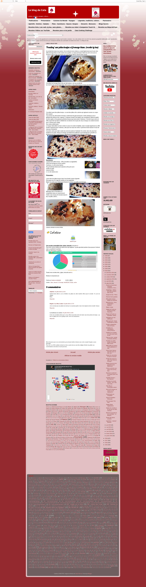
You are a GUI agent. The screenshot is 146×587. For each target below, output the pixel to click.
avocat (66, 481)
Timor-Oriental (57, 445)
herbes (65, 522)
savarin (95, 558)
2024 (106, 260)
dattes (53, 499)
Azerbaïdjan (67, 410)
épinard (98, 512)
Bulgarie (71, 413)
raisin (101, 550)
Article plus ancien (94, 352)
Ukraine (53, 446)
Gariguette (84, 517)
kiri (87, 527)
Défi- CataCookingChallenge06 (48, 502)
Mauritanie (67, 429)
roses (62, 553)
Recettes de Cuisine (35, 207)
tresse (99, 564)
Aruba (97, 408)
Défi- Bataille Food (95, 499)
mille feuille (74, 534)
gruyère (66, 520)
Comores (54, 416)
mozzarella (86, 536)
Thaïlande (48, 445)
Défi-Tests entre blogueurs (45, 510)
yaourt (88, 567)
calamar (30, 488)
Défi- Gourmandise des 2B (97, 506)
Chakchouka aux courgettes (110, 395)
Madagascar (79, 427)
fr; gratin (56, 515)
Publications (33, 20)
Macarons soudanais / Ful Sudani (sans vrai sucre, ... (111, 374)
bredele (75, 485)
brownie (41, 487)
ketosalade (60, 527)
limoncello (80, 530)
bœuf (87, 484)
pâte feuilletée (68, 544)
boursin (70, 485)
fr (58, 282)
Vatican (68, 446)
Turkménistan (89, 445)
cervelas (72, 490)
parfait (82, 542)
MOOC (114, 534)
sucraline (88, 561)
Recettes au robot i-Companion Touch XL (80, 27)
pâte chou (61, 544)
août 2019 (109, 281)
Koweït (98, 424)
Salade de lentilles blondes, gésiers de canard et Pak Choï (35, 273)
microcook (50, 534)
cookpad (88, 495)
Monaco (48, 430)
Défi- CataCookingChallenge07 (64, 502)
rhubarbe (88, 551)
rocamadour (41, 553)
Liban (74, 426)
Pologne (83, 435)
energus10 (67, 512)
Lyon (66, 427)
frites (107, 515)
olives (87, 539)
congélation (59, 495)
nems (58, 537)
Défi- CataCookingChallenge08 (80, 502)
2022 (106, 264)
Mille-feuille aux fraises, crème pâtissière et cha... (111, 347)
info (89, 523)
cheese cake (49, 491)
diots (91, 510)
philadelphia (81, 545)
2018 (106, 438)
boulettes (53, 485)
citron (73, 493)
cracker (71, 496)
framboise (77, 515)
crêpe (40, 498)
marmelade (37, 533)
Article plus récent (52, 352)
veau (107, 566)
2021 (106, 266)
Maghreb (86, 427)
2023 (106, 262)
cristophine (58, 498)
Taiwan (86, 443)
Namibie (74, 430)
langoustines (47, 528)
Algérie (75, 406)
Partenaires (107, 20)
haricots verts (53, 522)
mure (104, 536)
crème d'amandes (112, 496)
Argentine (85, 408)
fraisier (71, 515)
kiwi (105, 527)
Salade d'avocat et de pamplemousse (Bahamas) (111, 365)
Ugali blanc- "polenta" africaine (111, 421)
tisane (35, 564)
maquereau (113, 531)
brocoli (30, 487)
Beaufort (69, 482)
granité (30, 520)
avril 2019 (108, 429)
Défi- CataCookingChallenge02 (69, 501)
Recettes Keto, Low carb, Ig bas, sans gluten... (45, 27)
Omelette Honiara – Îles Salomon (111, 378)
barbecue (59, 482)
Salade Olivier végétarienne (110, 405)
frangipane (101, 515)
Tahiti (82, 443)
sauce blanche (104, 556)
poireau (57, 547)
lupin (115, 530)
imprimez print (73, 241)
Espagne (76, 417)
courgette (55, 496)
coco (91, 493)
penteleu (39, 545)
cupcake (115, 498)
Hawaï (52, 422)
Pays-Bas (53, 435)
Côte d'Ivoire (90, 416)
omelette (101, 539)
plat (35, 547)
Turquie (96, 445)
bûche (50, 487)
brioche (107, 485)
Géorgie (47, 422)
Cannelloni (94, 488)
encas (51, 512)
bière (50, 484)
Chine (90, 414)
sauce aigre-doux (75, 556)
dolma (100, 510)
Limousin (96, 426)
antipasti (55, 479)
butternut (81, 487)
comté (30, 495)
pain (62, 541)
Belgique (98, 410)
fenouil (68, 513)
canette (82, 488)
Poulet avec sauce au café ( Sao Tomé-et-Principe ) (111, 360)
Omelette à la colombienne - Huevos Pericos (110, 329)
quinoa (82, 550)
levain (40, 530)
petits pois (74, 545)
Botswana (96, 411)
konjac (71, 282)
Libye (84, 426)
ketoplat (52, 527)
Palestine (66, 433)
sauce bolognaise (112, 556)
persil (55, 545)
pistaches (105, 545)
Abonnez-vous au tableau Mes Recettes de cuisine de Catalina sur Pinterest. (35, 141)
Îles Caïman (80, 448)
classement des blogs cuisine (36, 205)
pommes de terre (72, 548)
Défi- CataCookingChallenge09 (95, 502)
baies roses (115, 481)
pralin (34, 550)
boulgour (59, 485)
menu (109, 533)
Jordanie (70, 424)
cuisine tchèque (105, 498)
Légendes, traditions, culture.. (89, 20)
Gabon (83, 419)
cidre (69, 493)
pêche (33, 545)
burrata (70, 487)
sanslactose (107, 555)
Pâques (71, 542)
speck (41, 561)
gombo (87, 519)
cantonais (100, 488)
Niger (89, 430)
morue (46, 536)
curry (41, 499)
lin (90, 530)
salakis (70, 555)
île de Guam (53, 449)
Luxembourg (60, 427)
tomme (59, 564)
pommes (63, 548)
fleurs (116, 513)
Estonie (82, 417)
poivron (40, 548)
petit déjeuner (66, 545)
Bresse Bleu (85, 485)
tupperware (41, 566)
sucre (93, 561)
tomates (52, 564)
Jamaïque (59, 424)
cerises (66, 490)
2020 (106, 268)
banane (36, 482)
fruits (46, 517)
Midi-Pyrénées (87, 429)
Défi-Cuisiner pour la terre (75, 509)
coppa (94, 495)
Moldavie (95, 429)
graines (108, 519)
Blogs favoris (103, 24)
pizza (114, 545)
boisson (93, 484)
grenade (45, 520)
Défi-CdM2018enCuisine (61, 509)
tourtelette (94, 564)
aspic (36, 481)
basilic (63, 482)
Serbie (95, 440)
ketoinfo (39, 527)
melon (99, 533)
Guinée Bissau (74, 421)
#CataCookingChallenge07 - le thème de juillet (35, 248)
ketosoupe (74, 527)
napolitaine (38, 537)
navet (48, 537)
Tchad (97, 443)
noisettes (92, 537)
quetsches (67, 550)
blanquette (73, 484)
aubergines (41, 481)
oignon (76, 539)
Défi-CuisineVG (85, 509)
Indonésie (79, 422)
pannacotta (31, 542)
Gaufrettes (113, 517)
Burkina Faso (79, 413)
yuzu (98, 567)
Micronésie (80, 429)
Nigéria (93, 430)
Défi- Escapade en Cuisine (60, 506)
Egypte (60, 417)
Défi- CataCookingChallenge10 (110, 502)
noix (98, 537)
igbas (104, 522)
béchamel (74, 482)
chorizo (99, 491)
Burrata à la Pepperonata (35, 245)
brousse (36, 487)
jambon (39, 525)
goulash (103, 519)
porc (80, 548)
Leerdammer (86, 528)
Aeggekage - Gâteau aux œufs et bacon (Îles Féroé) (111, 291)
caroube (37, 490)
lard (70, 528)
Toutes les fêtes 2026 (34, 117)
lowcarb (110, 530)
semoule (113, 558)
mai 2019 (108, 427)
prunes (51, 550)
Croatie (80, 416)
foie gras (36, 515)
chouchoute (35, 493)
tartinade (70, 562)
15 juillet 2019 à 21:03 (60, 291)
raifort (97, 550)
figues (95, 513)
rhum (94, 551)
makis (73, 531)
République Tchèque (58, 438)
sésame (41, 559)
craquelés (83, 496)
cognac (98, 493)
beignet (80, 482)
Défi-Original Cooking (95, 509)
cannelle (88, 488)
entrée (75, 512)
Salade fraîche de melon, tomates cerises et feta (35, 83)
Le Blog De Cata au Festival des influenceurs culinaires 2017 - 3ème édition (35, 133)
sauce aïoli (83, 556)
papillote (47, 542)
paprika (66, 542)
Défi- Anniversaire (66, 499)
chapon (108, 490)
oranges (111, 539)
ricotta (107, 551)
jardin (59, 525)
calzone (35, 488)
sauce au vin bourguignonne (93, 556)
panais (97, 541)
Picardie (66, 435)
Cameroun (48, 414)
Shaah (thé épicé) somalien (110, 418)
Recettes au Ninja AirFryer (107, 27)
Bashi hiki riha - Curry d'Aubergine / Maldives (111, 304)
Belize (49, 411)
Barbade (53, 482)
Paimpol (57, 541)
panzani (37, 542)
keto (93, 525)
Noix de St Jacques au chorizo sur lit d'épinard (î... (111, 391)
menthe (104, 533)
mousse (66, 536)
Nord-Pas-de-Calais (33, 539)
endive (61, 512)
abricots (40, 478)
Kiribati (93, 424)
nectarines (53, 537)
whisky (79, 567)
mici (46, 534)
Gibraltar (98, 419)
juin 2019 (108, 425)
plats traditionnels (43, 547)
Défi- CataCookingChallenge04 (104, 501)
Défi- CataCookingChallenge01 (51, 501)
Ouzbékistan (49, 433)
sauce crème (49, 558)
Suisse (96, 442)
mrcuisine (94, 536)
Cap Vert (59, 414)
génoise (40, 519)
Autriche (54, 410)
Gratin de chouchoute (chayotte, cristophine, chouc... (111, 286)
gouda (98, 519)
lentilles (106, 528)
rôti (66, 553)
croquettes (69, 498)
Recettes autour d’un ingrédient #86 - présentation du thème (35, 258)
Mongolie (53, 430)
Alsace (90, 406)
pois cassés (68, 547)
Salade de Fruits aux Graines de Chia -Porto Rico (111, 311)
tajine (49, 562)
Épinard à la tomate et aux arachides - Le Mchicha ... (111, 414)
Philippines (60, 435)
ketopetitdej (45, 527)
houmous (87, 522)
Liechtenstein (89, 426)
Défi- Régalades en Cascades (89, 507)
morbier (30, 536)
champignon (89, 490)
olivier (92, 539)
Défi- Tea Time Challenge (112, 507)
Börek (115, 484)
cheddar (41, 491)
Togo (63, 445)
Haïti (57, 422)
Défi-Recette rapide (33, 510)
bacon (92, 481)
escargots (115, 512)
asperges (31, 481)
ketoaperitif (101, 525)
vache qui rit (86, 566)
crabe (67, 496)
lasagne (75, 528)
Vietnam (80, 446)
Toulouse (79, 564)
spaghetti (36, 561)
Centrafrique (65, 414)
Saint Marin (97, 438)
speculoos (46, 561)
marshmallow (61, 533)
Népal (79, 432)
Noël (87, 537)
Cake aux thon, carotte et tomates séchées (111, 338)
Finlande (57, 419)
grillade (55, 520)
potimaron (101, 548)
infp (92, 523)
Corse (63, 416)
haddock (115, 520)
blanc (52, 282)
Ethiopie (48, 419)
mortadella (41, 536)
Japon (63, 424)
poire (51, 547)
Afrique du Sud (62, 406)
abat (29, 478)
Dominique (55, 417)
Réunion (78, 438)
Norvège (64, 432)
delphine (52, 291)
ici (81, 83)
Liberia (79, 426)
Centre (71, 414)
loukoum (105, 530)
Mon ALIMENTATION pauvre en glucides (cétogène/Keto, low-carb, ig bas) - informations (35, 123)
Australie (48, 410)
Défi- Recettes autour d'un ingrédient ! (53, 507)
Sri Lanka (91, 442)
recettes (41, 551)
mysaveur (115, 536)
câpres (110, 488)
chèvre (56, 491)
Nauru (79, 430)
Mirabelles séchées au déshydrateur (34, 70)
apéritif (61, 479)
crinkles (53, 498)
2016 (106, 442)
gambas (73, 517)
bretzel (97, 485)
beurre (113, 482)
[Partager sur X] (69, 280)
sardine (45, 556)
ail (66, 478)
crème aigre (95, 496)
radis (92, 550)
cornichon (109, 495)
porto (85, 548)
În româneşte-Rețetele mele (35, 111)
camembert (47, 488)
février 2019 (109, 433)
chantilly (97, 490)
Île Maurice (67, 448)
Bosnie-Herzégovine (87, 411)
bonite (110, 484)
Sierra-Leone (55, 442)
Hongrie (67, 422)
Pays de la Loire (109, 544)
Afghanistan (54, 406)
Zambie (90, 446)
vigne (60, 567)
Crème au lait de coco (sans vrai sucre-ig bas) (111, 369)
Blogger (90, 573)
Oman (83, 432)
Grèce (55, 421)
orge (116, 539)
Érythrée (61, 448)
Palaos (60, 433)
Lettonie (69, 426)
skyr (69, 559)
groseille (60, 520)
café (101, 487)
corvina (30, 496)
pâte (39, 544)
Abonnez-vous (35, 62)
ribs (102, 551)
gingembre (67, 519)
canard (64, 488)
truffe (116, 564)
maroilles (49, 533)
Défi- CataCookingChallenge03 (87, 501)
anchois (114, 478)
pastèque (110, 542)
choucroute (42, 493)
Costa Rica (74, 416)
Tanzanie (92, 443)
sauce (67, 556)
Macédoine (72, 427)
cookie (77, 495)
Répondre (52, 299)
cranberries (76, 496)
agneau (62, 478)
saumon (84, 558)
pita (110, 545)
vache (75, 282)
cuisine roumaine (95, 498)
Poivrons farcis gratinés (111, 296)
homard (70, 522)
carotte (31, 490)
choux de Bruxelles (51, 493)
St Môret (77, 561)
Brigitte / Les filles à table (56, 303)
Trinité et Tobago (74, 445)
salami (74, 555)
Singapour (62, 442)
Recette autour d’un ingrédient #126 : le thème (35, 241)
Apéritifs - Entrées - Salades (39, 24)
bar (48, 482)
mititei (86, 534)
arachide (84, 479)
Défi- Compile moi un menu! (75, 504)
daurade (58, 499)
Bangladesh (85, 410)
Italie (52, 424)
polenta (46, 548)
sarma (50, 556)
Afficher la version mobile (73, 355)
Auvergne (61, 410)
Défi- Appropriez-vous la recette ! (80, 499)
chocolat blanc (92, 491)
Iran (88, 422)
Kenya (82, 424)
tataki (81, 562)
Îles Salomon (93, 448)
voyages (75, 567)
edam (115, 510)
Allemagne (83, 406)
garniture (90, 517)
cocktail (86, 493)
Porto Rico (90, 435)
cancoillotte (71, 488)
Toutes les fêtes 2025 (34, 119)
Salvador (73, 440)
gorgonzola (92, 519)
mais (68, 531)
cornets (104, 495)
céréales (60, 490)
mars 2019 (109, 431)
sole (94, 559)
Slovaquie (68, 442)
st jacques (69, 561)
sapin (40, 556)
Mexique (73, 429)
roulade (71, 553)
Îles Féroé (86, 448)
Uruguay (58, 446)
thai (89, 562)
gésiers (51, 519)
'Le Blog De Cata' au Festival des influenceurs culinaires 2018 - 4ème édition (35, 128)
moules (55, 536)
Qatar (59, 437)
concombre (36, 495)
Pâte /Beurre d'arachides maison (111, 386)
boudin (46, 485)
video (49, 567)
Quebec (63, 437)
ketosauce (68, 527)
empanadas (45, 512)
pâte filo (76, 544)
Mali (52, 429)
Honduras (61, 422)
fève (83, 513)
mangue (107, 531)
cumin (111, 498)
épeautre (82, 512)
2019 (106, 270)
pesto (60, 545)
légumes (98, 528)
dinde (86, 510)
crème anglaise (103, 496)
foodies (42, 515)
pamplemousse (85, 541)
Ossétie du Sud (90, 432)
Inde (73, 422)
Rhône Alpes (70, 437)
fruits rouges (55, 517)
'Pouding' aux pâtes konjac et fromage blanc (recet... (111, 342)
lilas (66, 530)
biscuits (61, 484)
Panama (72, 433)
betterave (107, 482)
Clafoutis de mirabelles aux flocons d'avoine (35, 77)
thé (99, 562)
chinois (76, 491)
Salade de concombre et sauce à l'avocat (111, 356)
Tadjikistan (76, 443)
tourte (89, 564)
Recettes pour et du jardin (62, 30)
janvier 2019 (109, 435)
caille (106, 487)
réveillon (75, 551)
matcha (80, 533)
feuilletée (78, 513)
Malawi (96, 427)
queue (72, 550)
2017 (106, 440)
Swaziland (60, 443)
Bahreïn (102, 481)
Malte (56, 429)
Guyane (97, 421)
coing (103, 493)
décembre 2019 (110, 272)
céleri (43, 490)
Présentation (45, 20)
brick (102, 485)
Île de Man (73, 448)
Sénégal (70, 443)
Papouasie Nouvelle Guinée (81, 433)
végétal (112, 566)
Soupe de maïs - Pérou (111, 294)
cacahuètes (94, 487)
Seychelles (48, 442)
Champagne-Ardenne (79, 414)
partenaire (96, 542)
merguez (114, 533)
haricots (46, 522)
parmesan (88, 542)
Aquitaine (69, 408)
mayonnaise (92, 533)
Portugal (96, 435)
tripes (112, 564)
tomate (46, 564)
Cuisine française (86, 498)
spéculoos (52, 561)
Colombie (48, 416)
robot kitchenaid (32, 553)
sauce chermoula (40, 558)
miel (69, 534)
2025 (106, 258)
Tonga (67, 445)
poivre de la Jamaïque (111, 547)
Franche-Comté (76, 419)
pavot (102, 544)
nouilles (53, 539)
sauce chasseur (32, 558)
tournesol (84, 564)
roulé (75, 553)
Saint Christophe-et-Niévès (88, 438)
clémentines (80, 493)
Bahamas (97, 481)
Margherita (31, 533)
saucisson (78, 558)
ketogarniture (32, 527)
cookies (82, 495)
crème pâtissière (32, 498)
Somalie (80, 442)
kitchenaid (97, 527)
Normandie (58, 432)
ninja (82, 537)
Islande (96, 422)
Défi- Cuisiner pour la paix (95, 504)
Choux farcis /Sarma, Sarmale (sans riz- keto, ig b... (111, 352)
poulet (113, 548)
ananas (109, 478)
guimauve (79, 520)
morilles (35, 536)
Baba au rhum (86, 481)
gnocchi (82, 519)
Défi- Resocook (101, 507)
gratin (34, 520)
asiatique (113, 479)
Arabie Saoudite (77, 408)
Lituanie (47, 427)
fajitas (60, 513)
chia (62, 491)
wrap (84, 567)
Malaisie (91, 427)
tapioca (60, 562)
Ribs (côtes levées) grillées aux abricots (111, 299)
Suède (53, 443)
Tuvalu (47, 446)
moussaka (60, 536)
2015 (106, 444)
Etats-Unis (94, 417)
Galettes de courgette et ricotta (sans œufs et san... (111, 334)
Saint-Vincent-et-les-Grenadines (54, 440)
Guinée (67, 421)
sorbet (109, 559)
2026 (106, 255)
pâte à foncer (48, 544)
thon (103, 562)
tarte (64, 562)
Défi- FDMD (71, 506)
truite (31, 566)
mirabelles (81, 534)
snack (85, 559)
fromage (61, 282)
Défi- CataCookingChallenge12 (56, 504)
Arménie (92, 408)
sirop (66, 559)
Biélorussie (72, 411)
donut (111, 510)
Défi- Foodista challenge (82, 506)
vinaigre (69, 567)
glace (77, 519)
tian (107, 562)
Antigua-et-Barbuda (55, 408)
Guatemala (61, 421)
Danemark (97, 416)
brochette (114, 485)
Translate (40, 292)
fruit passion (40, 517)
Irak (84, 422)
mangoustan (101, 531)
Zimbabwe (96, 446)
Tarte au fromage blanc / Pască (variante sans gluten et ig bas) (35, 267)
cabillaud (88, 487)
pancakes (108, 541)
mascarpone (74, 533)
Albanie (69, 406)
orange (106, 539)
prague (30, 550)
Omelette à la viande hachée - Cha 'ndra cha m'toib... (111, 382)
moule (50, 536)
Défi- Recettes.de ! (73, 507)
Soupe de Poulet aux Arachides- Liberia (111, 314)
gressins (50, 520)
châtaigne (31, 491)
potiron (107, 548)
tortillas (73, 564)
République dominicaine (69, 438)
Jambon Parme (47, 525)
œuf (71, 539)
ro (115, 551)
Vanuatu (64, 446)
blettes (82, 484)
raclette (88, 550)
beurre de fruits (32, 484)
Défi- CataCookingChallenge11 (38, 504)
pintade (99, 545)
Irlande (91, 422)
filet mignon (100, 513)
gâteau (99, 517)
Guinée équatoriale (84, 421)
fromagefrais (32, 517)
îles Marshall (60, 449)
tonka (68, 564)
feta (72, 513)
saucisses (71, 558)
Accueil (73, 352)
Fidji (52, 419)
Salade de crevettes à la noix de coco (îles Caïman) (111, 409)
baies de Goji (108, 481)
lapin (67, 528)
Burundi (85, 413)
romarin (51, 553)
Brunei (46, 487)
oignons (81, 539)
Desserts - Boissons (88, 24)
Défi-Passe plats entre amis (109, 509)
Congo (58, 416)
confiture (52, 495)
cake (114, 487)
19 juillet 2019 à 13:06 (68, 312)
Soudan (85, 442)
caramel (115, 488)
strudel (82, 561)
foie (31, 515)
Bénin (90, 413)
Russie (98, 437)
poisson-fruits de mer (88, 547)
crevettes (46, 498)
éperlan (87, 512)
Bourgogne (48, 413)
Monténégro (60, 430)
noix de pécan (113, 537)
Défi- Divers (49, 506)
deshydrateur (71, 510)
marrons (54, 533)
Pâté (43, 544)
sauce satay (56, 558)
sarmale (56, 556)
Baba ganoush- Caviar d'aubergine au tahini (111, 321)
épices (92, 512)
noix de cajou (104, 537)
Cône (42, 495)
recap (36, 551)
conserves (70, 495)
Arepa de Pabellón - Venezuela (111, 398)
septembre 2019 (110, 279)
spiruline (58, 561)
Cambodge (96, 413)
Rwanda (50, 438)
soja (89, 559)
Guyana (91, 421)
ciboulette (65, 493)
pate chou (55, 544)
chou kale (111, 491)
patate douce (33, 544)
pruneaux (46, 550)
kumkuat (36, 528)
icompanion (93, 522)
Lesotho (64, 426)
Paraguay (91, 433)
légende (92, 528)
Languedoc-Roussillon (52, 426)
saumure (90, 558)
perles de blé (45, 545)
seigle (105, 558)
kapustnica (75, 525)
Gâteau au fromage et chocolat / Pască (34, 278)
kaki (69, 525)
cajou (110, 487)
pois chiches (76, 547)
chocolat (82, 492)
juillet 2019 (109, 283)
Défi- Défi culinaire (40, 506)
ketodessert (67, 282)
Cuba (85, 416)
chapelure (103, 490)
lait (40, 528)
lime (75, 530)
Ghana (93, 419)
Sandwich (90, 555)
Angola (47, 408)
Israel (47, 424)
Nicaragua (84, 430)
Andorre (96, 406)
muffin (99, 536)
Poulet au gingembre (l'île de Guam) (111, 325)
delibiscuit (64, 510)
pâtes (97, 544)
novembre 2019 (110, 274)
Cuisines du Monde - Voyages (64, 20)
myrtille (108, 536)
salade (63, 555)
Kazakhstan (76, 424)
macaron (44, 531)
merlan (35, 534)
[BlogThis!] (67, 280)
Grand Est (50, 421)
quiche (77, 550)
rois (46, 553)
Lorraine (54, 427)
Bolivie (78, 411)
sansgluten (97, 555)
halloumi (35, 522)
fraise (61, 515)
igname (111, 522)
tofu (39, 564)
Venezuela (74, 446)
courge (48, 496)
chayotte (36, 491)
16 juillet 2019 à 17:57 (68, 303)
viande (43, 567)
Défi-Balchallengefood (50, 509)
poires (63, 547)
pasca (104, 542)
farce (64, 513)
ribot (99, 551)
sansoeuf (114, 555)
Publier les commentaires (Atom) (61, 360)
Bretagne (55, 413)
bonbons (104, 484)
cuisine (79, 498)
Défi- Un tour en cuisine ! (36, 509)
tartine (76, 562)
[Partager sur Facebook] (70, 280)
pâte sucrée (91, 544)
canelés (77, 488)
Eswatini (88, 417)
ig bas (100, 522)
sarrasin (62, 556)
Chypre (97, 414)
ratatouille (108, 550)
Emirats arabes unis (68, 417)
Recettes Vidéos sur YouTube (39, 30)
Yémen (85, 446)
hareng (40, 522)
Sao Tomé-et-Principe (87, 440)
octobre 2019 (109, 276)
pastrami (115, 542)
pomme (57, 548)
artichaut (103, 479)
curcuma (32, 499)
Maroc (60, 429)
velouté (30, 567)
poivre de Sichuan (32, 548)
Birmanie (67, 411)
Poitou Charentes (74, 435)
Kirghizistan (88, 424)
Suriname (48, 443)
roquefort (57, 553)
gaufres (106, 517)
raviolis (114, 550)
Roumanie (78, 437)
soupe (30, 561)
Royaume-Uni (91, 437)
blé (78, 484)
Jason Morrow (78, 573)
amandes (96, 478)
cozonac (62, 496)
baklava (31, 482)
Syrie (65, 443)
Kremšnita (31, 528)
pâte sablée (83, 544)
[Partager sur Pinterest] (72, 280)
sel (109, 558)
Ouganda (97, 432)
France (64, 419)
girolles (72, 519)
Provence (48, 437)
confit (46, 495)
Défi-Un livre (57, 510)
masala (67, 533)
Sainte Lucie (66, 440)
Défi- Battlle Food (108, 499)
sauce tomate (64, 558)
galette (67, 517)
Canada (54, 414)
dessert (55, 282)
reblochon (31, 551)
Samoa (78, 440)
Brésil (66, 413)
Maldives (48, 429)
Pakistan (55, 433)
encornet (56, 512)
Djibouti (49, 417)
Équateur (55, 448)
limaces (70, 530)
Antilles (63, 408)
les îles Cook (48, 448)
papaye (42, 542)
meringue (31, 534)
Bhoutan (61, 411)
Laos (59, 426)
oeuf (67, 539)
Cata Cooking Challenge (83, 30)
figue (91, 513)
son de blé (104, 559)
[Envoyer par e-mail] (66, 280)
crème (88, 496)
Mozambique (67, 430)
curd (37, 499)
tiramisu (30, 564)
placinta (30, 547)
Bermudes (55, 411)
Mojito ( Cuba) (109, 307)
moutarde (73, 536)
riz (111, 551)
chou (105, 491)
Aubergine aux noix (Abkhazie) (110, 318)
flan (111, 513)
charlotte (114, 490)
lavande (80, 528)
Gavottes (31, 519)
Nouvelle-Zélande (72, 432)
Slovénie (74, 442)
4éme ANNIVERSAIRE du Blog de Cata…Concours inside (35, 283)
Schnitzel (101, 558)
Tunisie (82, 445)
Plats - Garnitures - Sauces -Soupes (65, 24)
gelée (35, 519)
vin (63, 567)
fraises (66, 515)
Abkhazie (48, 406)
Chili (86, 414)
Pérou (54, 437)
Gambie (88, 419)
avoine (72, 481)
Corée (67, 416)
